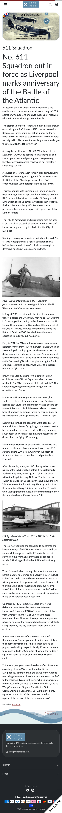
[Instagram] (32, 790)
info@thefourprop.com (19, 751)
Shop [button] (6, 765)
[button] (8, 4)
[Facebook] (27, 790)
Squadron (16, 704)
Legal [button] (6, 774)
